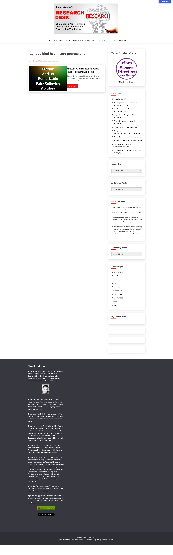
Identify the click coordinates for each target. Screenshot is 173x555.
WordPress (78, 540)
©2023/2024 (78, 40)
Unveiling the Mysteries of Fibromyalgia (127, 140)
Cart (104, 40)
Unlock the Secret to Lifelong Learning (127, 137)
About (68, 40)
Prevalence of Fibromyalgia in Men (125, 127)
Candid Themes (108, 540)
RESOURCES (58, 40)
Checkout (111, 40)
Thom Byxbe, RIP (119, 99)
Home (49, 40)
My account (122, 40)
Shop (98, 40)
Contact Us (89, 40)
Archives (116, 279)
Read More (72, 86)
